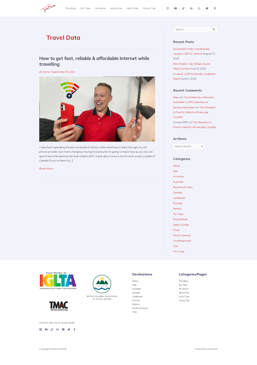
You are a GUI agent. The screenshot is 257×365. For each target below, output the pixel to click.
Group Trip (149, 8)
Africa (176, 165)
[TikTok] (183, 8)
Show (176, 230)
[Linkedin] (191, 8)
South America (182, 235)
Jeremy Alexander (184, 107)
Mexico (177, 208)
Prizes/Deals (180, 219)
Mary (176, 97)
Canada (177, 192)
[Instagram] (167, 8)
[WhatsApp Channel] (199, 8)
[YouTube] (175, 8)
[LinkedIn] (57, 329)
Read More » (46, 168)
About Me (116, 8)
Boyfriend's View (183, 187)
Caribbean (179, 198)
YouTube (178, 251)
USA (175, 246)
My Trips (85, 8)
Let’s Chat (132, 8)
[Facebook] (215, 8)
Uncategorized (182, 240)
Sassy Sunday (181, 224)
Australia (178, 181)
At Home (100, 8)
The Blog (70, 8)
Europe (177, 203)
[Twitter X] (69, 329)
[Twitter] (207, 8)
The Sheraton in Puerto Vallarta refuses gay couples (194, 112)
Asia (175, 171)
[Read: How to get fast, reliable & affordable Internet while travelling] (97, 108)
